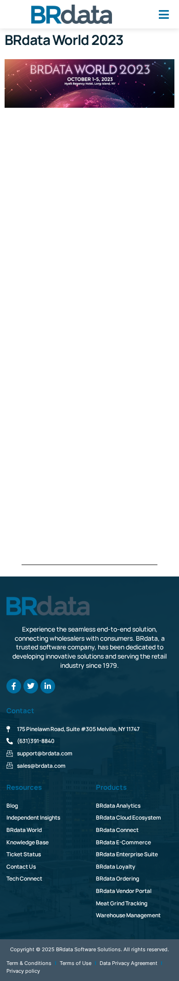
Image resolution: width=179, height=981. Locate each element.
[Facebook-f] (13, 686)
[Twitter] (30, 686)
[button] (164, 14)
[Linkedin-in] (47, 686)
